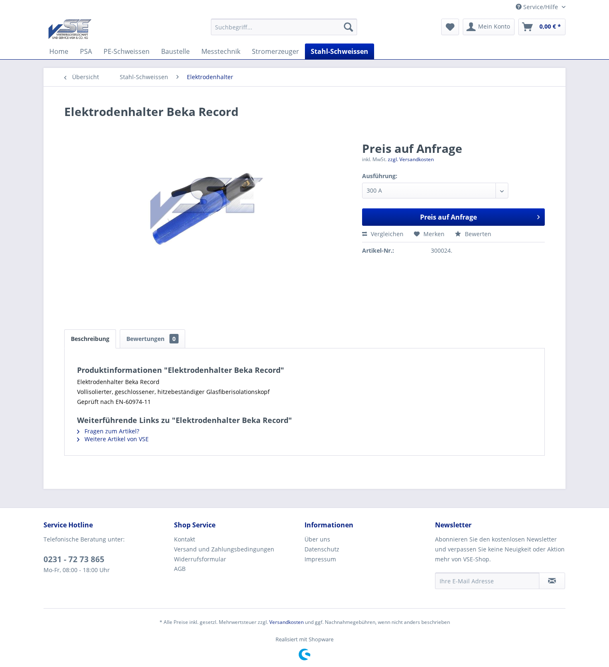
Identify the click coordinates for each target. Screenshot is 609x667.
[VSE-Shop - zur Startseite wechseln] (70, 29)
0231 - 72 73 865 (74, 559)
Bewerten (477, 234)
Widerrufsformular (200, 559)
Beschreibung (90, 339)
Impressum (320, 559)
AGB (180, 569)
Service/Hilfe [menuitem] (541, 7)
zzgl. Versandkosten (411, 159)
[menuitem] (284, 27)
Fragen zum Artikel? (111, 431)
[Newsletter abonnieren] (552, 581)
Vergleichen (386, 234)
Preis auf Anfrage (448, 217)
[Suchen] (348, 27)
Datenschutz (321, 549)
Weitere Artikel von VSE (116, 439)
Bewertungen (151, 339)
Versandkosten (286, 622)
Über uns (317, 539)
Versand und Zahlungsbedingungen (224, 549)
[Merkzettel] (450, 27)
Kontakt (184, 539)
